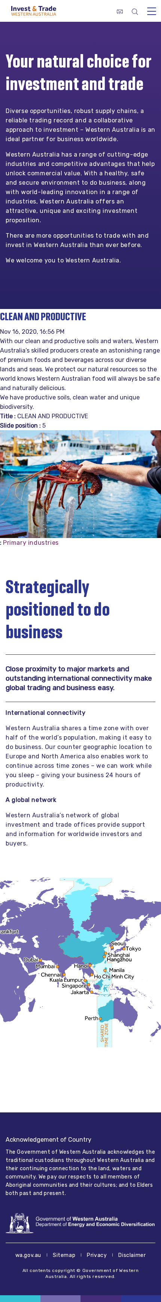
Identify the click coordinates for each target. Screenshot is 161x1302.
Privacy (97, 1255)
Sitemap (64, 1255)
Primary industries (31, 542)
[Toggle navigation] (151, 11)
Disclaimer (132, 1255)
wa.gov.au (28, 1255)
